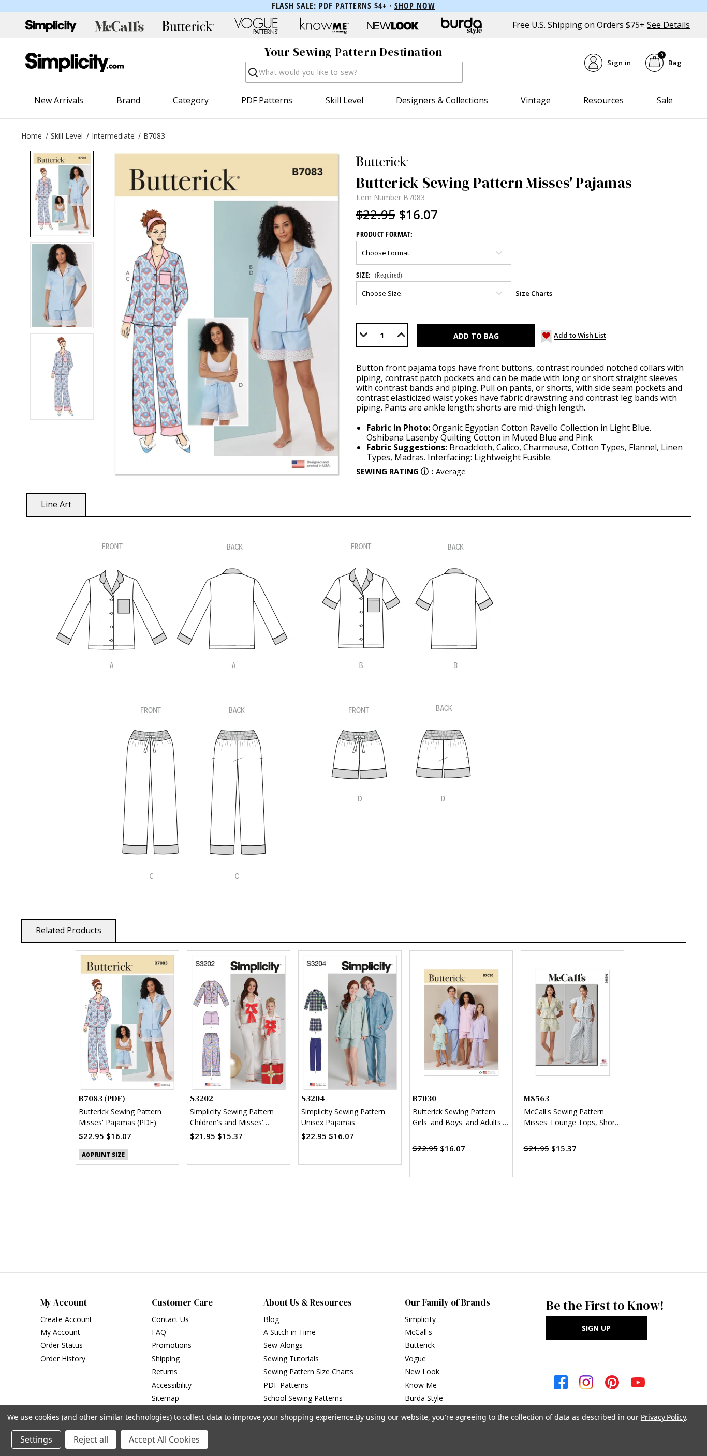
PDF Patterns (266, 100)
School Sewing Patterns (303, 1398)
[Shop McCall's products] (119, 26)
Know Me (421, 1385)
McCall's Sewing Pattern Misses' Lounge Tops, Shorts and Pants (572, 1118)
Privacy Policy (663, 1417)
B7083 (154, 136)
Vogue (415, 1358)
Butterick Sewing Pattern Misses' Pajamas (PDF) (120, 1116)
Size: (379, 275)
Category (191, 100)
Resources (603, 100)
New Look (422, 1371)
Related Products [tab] (68, 930)
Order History (62, 1358)
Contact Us (170, 1319)
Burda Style (424, 1398)
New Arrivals (58, 100)
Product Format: (384, 234)
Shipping (166, 1358)
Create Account (66, 1319)
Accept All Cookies (164, 1439)
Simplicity (420, 1319)
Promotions (172, 1345)
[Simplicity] (74, 62)
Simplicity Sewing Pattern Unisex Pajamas (343, 1116)
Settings (36, 1439)
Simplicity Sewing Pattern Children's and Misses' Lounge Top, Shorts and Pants (232, 1118)
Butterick (420, 1345)
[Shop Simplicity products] (51, 26)
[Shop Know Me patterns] (324, 26)
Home (31, 136)
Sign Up (596, 1328)
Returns (165, 1371)
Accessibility (172, 1385)
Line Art (56, 504)
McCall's (418, 1332)
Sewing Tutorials (291, 1358)
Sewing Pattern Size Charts (308, 1371)
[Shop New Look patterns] (393, 26)
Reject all (90, 1439)
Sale (665, 100)
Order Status (61, 1345)
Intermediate (113, 136)
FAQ (159, 1332)
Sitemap (165, 1398)
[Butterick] (522, 161)
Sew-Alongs (283, 1345)
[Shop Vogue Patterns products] (256, 26)
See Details (668, 25)
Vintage (536, 100)
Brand (128, 100)
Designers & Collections (442, 100)
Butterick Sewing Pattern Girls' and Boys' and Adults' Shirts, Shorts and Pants (458, 1118)
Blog (271, 1319)
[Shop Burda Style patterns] (461, 26)
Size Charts (533, 293)
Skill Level (344, 100)
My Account (60, 1332)
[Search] (252, 75)
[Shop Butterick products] (188, 26)
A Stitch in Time (289, 1332)
